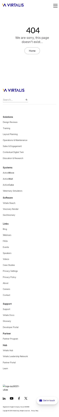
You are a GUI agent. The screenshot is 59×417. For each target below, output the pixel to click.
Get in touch (49, 400)
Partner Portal (9, 362)
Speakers (7, 253)
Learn (5, 368)
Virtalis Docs (8, 315)
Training (6, 128)
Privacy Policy (9, 277)
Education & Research (13, 158)
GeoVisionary (9, 215)
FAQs (5, 241)
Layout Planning (10, 134)
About (5, 283)
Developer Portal (10, 327)
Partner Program (10, 339)
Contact (6, 295)
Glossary (7, 321)
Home (32, 50)
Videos (6, 259)
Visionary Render (11, 209)
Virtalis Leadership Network (15, 356)
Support (6, 309)
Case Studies (9, 265)
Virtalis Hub (8, 350)
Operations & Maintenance (15, 140)
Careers (6, 289)
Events (6, 247)
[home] (14, 6)
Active (8, 173)
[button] (55, 6)
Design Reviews (10, 122)
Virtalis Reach (9, 203)
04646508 (26, 407)
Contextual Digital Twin (13, 152)
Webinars (7, 235)
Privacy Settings (10, 271)
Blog (5, 229)
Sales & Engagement (12, 146)
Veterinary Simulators (12, 191)
